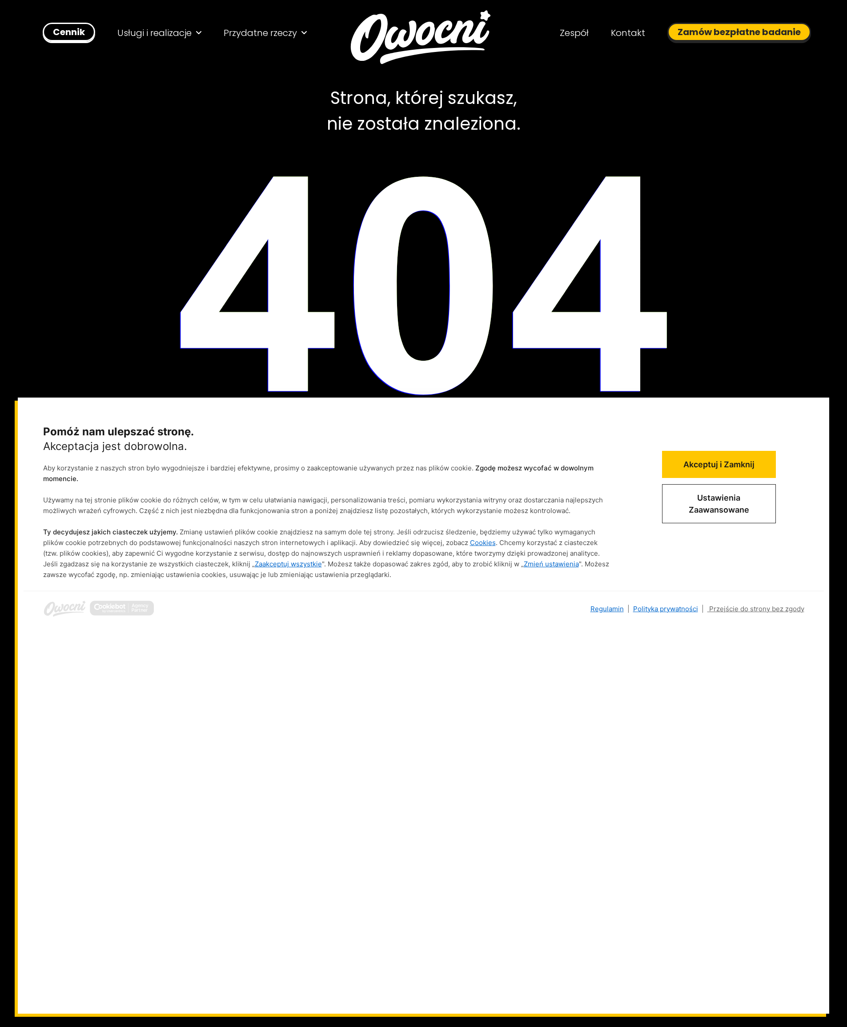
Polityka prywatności (665, 609)
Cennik (69, 32)
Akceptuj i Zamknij (719, 464)
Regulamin (607, 609)
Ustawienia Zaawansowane (719, 503)
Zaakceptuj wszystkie (288, 564)
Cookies (483, 542)
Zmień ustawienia (551, 564)
